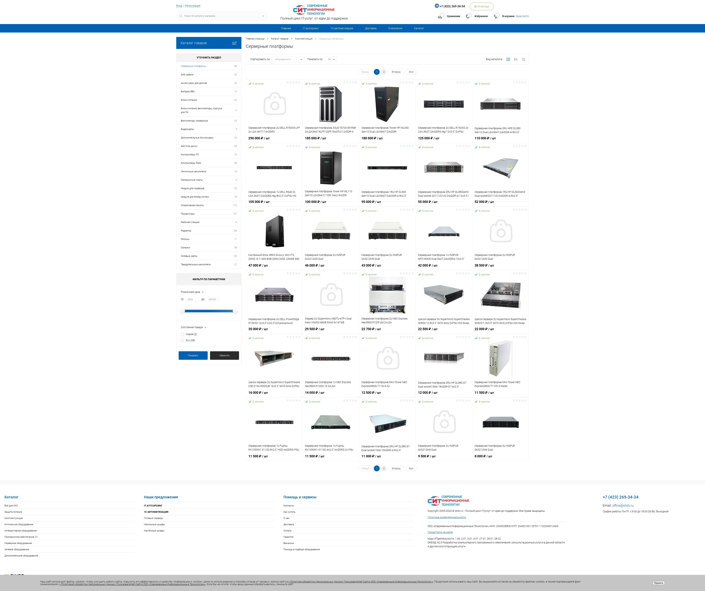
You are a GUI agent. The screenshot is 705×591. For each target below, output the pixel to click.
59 (235, 137)
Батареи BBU (188, 91)
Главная (286, 28)
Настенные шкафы (154, 530)
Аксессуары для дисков (194, 83)
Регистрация (192, 5)
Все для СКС (11, 505)
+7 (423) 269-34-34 (452, 6)
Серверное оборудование (18, 543)
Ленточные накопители (193, 171)
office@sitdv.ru (623, 505)
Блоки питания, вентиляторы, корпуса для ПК (201, 110)
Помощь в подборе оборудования (301, 549)
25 (235, 120)
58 (235, 247)
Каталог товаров (194, 43)
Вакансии (288, 543)
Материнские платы (192, 179)
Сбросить (224, 355)
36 (235, 66)
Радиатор (186, 230)
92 (235, 74)
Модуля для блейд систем (195, 196)
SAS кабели (187, 74)
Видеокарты (187, 129)
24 (235, 83)
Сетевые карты (189, 256)
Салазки (185, 247)
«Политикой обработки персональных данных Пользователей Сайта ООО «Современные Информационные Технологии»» (133, 584)
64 (235, 146)
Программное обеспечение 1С (21, 536)
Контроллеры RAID (191, 163)
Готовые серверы (153, 518)
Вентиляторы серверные (194, 120)
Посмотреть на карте (440, 532)
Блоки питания (189, 100)
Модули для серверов (192, 188)
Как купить (289, 511)
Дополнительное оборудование (21, 555)
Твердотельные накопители (196, 264)
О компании (395, 28)
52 (235, 188)
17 (235, 239)
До (203, 299)
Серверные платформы (193, 66)
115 (235, 205)
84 (235, 230)
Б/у (190, 340)
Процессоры (188, 213)
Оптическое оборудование (18, 524)
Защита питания (13, 511)
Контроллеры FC (190, 154)
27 (235, 264)
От (182, 299)
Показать (193, 355)
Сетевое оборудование (16, 549)
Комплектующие (13, 518)
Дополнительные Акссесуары (197, 137)
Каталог (419, 28)
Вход (179, 5)
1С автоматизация (342, 28)
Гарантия (288, 536)
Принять (658, 583)
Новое (191, 334)
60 (235, 100)
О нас (286, 518)
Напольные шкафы (154, 524)
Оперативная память (192, 205)
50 (235, 256)
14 (235, 171)
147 (235, 213)
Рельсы (185, 239)
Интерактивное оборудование (20, 530)
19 (235, 154)
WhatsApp (483, 6)
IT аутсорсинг (311, 28)
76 (235, 196)
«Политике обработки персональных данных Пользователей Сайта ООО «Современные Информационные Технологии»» (361, 581)
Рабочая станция (190, 222)
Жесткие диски (189, 146)
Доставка (371, 28)
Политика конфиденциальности (447, 517)
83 (235, 163)
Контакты (288, 505)
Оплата (287, 530)
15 (235, 91)
